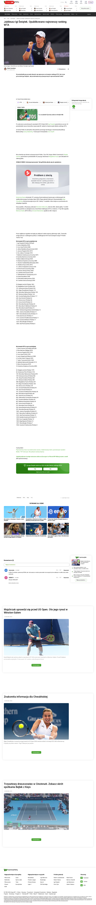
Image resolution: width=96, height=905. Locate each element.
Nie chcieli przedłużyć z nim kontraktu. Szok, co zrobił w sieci (81, 568)
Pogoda (6, 894)
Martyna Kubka (20, 210)
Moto (72, 14)
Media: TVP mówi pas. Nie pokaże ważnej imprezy (30, 451)
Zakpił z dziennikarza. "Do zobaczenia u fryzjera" (85, 562)
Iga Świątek (13, 18)
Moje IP (35, 894)
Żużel (31, 14)
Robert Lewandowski (59, 877)
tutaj (31, 901)
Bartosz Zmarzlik (71, 880)
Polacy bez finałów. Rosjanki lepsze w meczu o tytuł (58, 519)
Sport (46, 894)
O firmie (18, 892)
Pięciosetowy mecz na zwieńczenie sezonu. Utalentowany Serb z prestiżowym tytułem (40, 450)
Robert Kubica (57, 880)
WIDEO (52, 14)
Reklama (49, 892)
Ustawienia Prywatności (40, 892)
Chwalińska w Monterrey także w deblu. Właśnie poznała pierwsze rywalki (36, 519)
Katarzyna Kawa (20, 197)
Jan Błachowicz (70, 882)
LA (76, 14)
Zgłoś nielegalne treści (14, 583)
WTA (24, 497)
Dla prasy (23, 892)
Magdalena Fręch (54, 156)
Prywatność (30, 892)
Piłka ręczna (59, 14)
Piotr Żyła (56, 884)
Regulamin (54, 892)
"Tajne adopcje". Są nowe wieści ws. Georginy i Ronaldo (82, 572)
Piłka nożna (14, 14)
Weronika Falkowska (42, 207)
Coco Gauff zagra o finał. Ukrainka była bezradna (58, 536)
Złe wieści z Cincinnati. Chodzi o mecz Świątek (14, 519)
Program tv (18, 894)
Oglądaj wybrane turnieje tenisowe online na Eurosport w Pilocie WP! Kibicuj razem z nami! (42, 456)
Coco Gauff (51, 131)
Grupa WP (13, 892)
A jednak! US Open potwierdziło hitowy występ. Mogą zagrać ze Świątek (14, 536)
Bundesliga (43, 880)
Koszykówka (67, 14)
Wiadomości (41, 894)
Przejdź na (9, 2)
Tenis (20, 14)
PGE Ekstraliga (43, 884)
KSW (5, 886)
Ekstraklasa (31, 877)
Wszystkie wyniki (85, 8)
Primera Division (32, 882)
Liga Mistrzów (43, 877)
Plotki (31, 894)
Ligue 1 (29, 884)
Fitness (6, 884)
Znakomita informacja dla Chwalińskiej (36, 536)
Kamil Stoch (70, 877)
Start (5, 18)
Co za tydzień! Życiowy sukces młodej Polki (51, 114)
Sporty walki (46, 14)
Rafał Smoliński (11, 68)
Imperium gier (52, 894)
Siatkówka (25, 14)
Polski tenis (19, 497)
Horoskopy (11, 894)
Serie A (42, 882)
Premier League (32, 880)
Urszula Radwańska (37, 210)
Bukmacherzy (38, 14)
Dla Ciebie (7, 14)
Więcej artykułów (80, 580)
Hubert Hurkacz (70, 884)
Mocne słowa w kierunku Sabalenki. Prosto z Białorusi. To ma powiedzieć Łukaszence (82, 576)
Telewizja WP (25, 894)
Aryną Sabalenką (28, 131)
